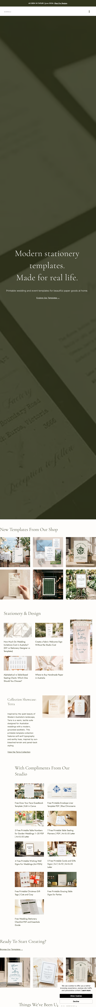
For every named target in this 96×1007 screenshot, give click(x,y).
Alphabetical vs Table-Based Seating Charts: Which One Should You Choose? (16, 678)
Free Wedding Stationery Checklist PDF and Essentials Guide (27, 922)
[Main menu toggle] (89, 11)
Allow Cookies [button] (76, 996)
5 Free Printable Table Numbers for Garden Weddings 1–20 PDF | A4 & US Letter (29, 833)
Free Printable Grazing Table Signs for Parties (59, 893)
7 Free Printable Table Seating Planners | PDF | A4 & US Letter (61, 832)
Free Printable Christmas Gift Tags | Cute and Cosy (27, 893)
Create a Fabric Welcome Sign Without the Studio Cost (48, 643)
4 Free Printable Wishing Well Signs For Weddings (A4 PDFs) (28, 862)
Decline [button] (76, 1001)
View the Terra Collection (18, 752)
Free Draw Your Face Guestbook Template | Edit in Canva (29, 804)
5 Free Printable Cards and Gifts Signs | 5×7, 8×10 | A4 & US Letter (61, 864)
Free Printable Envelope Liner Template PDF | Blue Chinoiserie (61, 804)
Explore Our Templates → (48, 298)
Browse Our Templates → (11, 949)
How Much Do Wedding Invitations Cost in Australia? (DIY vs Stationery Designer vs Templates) (17, 646)
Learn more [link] (86, 990)
